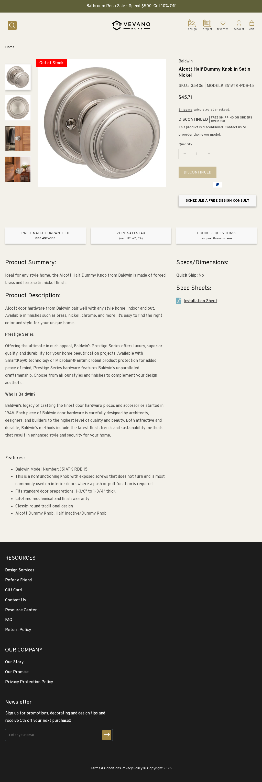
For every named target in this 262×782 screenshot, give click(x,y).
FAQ (8, 620)
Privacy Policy (132, 768)
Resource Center (21, 610)
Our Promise (17, 672)
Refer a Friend (18, 580)
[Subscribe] (106, 735)
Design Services (19, 570)
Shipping (185, 110)
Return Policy (18, 630)
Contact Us (15, 600)
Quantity (185, 145)
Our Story (14, 662)
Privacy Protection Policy (29, 682)
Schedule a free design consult (217, 201)
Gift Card (13, 590)
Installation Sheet (200, 301)
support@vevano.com (216, 238)
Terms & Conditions (106, 768)
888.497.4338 (45, 238)
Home (10, 47)
